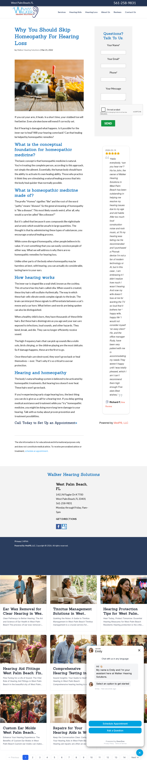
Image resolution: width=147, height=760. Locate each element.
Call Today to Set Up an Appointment (45, 423)
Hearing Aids (75, 12)
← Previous (13, 757)
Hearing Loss (91, 12)
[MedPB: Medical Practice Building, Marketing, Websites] (25, 545)
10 (91, 757)
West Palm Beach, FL (22, 2)
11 (100, 757)
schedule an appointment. (36, 451)
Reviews (117, 12)
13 (116, 757)
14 (124, 757)
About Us (105, 12)
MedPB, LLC (121, 422)
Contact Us (130, 12)
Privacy (18, 541)
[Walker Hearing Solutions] (24, 16)
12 (108, 757)
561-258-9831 (125, 3)
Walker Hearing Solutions (28, 50)
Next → (135, 757)
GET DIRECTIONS (66, 518)
